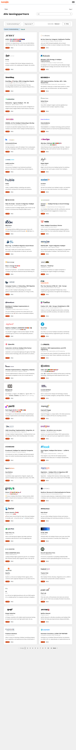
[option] (12, 24)
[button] (70, 9)
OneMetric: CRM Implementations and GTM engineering (53, 348)
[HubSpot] (5, 2)
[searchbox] (54, 13)
